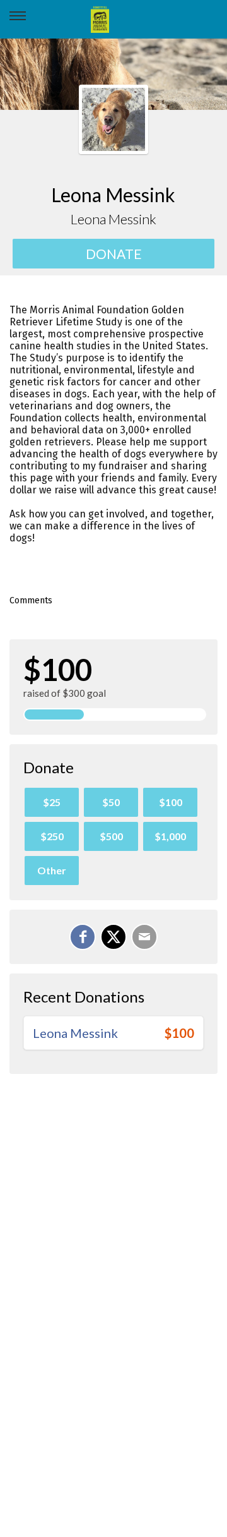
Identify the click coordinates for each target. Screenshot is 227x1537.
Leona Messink (75, 1032)
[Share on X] (113, 937)
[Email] (144, 937)
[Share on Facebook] (82, 937)
